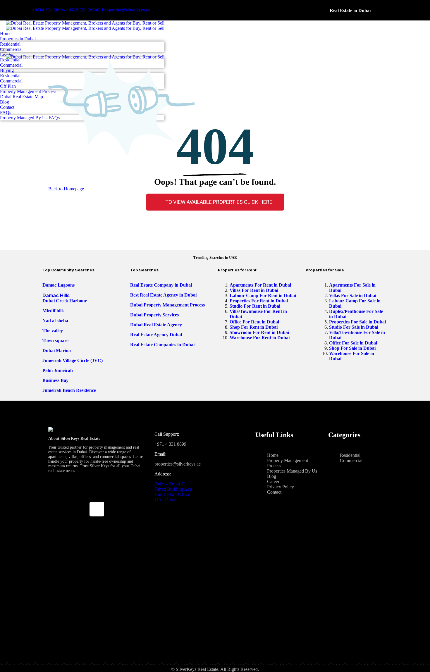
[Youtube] (97, 493)
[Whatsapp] (114, 509)
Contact (274, 492)
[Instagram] (114, 493)
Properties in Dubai (18, 38)
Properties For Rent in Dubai (259, 300)
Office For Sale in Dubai (353, 342)
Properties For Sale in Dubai (358, 321)
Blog (271, 476)
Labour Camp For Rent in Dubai (263, 295)
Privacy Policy (280, 486)
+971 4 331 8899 (170, 444)
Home (5, 33)
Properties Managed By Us (292, 470)
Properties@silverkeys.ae (126, 10)
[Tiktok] (97, 509)
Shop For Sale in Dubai (353, 348)
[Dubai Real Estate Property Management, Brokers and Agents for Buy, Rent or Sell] (85, 23)
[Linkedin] (79, 509)
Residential (10, 44)
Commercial (351, 460)
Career (273, 481)
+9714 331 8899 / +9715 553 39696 (65, 10)
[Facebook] (79, 493)
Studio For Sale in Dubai (354, 327)
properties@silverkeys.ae (177, 463)
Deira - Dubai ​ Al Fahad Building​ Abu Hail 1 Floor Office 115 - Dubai (173, 491)
